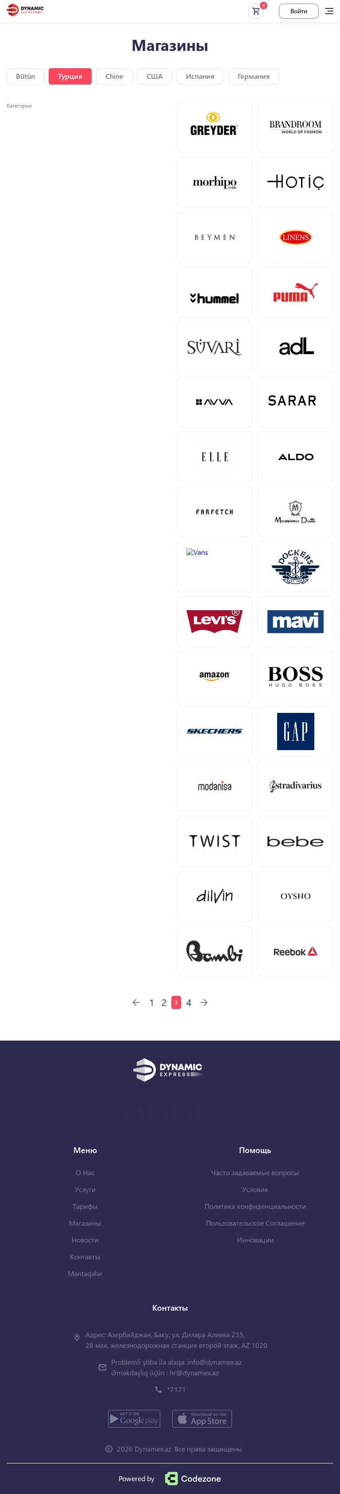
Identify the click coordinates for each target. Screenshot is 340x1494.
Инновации (255, 1239)
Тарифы (85, 1206)
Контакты (85, 1256)
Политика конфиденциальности (255, 1206)
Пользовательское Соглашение (255, 1222)
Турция (70, 76)
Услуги (85, 1189)
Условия (255, 1189)
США (155, 76)
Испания (200, 76)
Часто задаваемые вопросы (255, 1172)
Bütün (25, 76)
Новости (85, 1239)
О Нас (85, 1172)
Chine (114, 76)
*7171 (176, 1389)
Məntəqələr (85, 1273)
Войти (298, 11)
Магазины (85, 1222)
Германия (254, 76)
